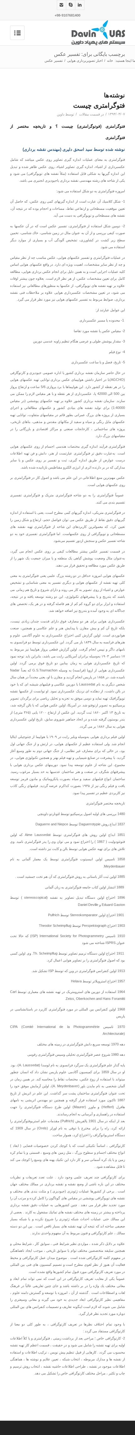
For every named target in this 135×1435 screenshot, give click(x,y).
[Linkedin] (79, 5)
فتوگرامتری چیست (99, 105)
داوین (60, 114)
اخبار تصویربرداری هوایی (85, 60)
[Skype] (70, 5)
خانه (110, 60)
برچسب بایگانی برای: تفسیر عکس (89, 54)
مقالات (84, 114)
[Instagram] (61, 5)
